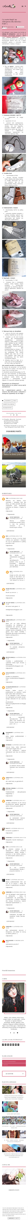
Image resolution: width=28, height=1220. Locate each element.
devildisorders (10, 673)
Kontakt (5, 1064)
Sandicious (9, 777)
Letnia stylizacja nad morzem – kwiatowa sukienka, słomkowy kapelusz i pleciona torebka (14, 1097)
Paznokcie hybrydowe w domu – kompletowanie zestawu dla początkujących (14, 1155)
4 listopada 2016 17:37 (16, 552)
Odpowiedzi (11, 514)
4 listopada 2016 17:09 (15, 536)
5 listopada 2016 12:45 (18, 745)
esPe (7, 847)
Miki (7, 536)
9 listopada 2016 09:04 (16, 864)
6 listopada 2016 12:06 (15, 847)
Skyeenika (9, 745)
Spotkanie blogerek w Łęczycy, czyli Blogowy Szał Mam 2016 (14, 426)
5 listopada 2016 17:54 (19, 837)
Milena (8, 879)
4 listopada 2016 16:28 (15, 498)
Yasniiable (9, 837)
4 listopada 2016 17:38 (16, 518)
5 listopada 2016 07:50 (16, 644)
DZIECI (14, 400)
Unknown (9, 800)
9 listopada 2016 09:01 (16, 762)
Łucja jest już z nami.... (14, 1113)
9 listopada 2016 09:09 (16, 911)
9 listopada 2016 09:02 (16, 815)
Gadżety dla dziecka (8, 404)
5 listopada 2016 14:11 (19, 800)
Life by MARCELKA (15, 517)
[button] (20, 3)
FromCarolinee (10, 595)
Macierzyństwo (7, 407)
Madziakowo (10, 940)
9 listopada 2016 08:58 (16, 714)
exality (8, 828)
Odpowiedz (9, 511)
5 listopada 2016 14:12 (17, 828)
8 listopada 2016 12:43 (19, 892)
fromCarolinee (10, 588)
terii (7, 498)
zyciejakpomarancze (12, 687)
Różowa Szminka (11, 788)
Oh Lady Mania (10, 602)
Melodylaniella (10, 657)
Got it (17, 1218)
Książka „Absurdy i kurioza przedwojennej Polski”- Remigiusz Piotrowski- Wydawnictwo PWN (12, 421)
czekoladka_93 (10, 620)
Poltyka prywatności (9, 1061)
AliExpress (8, 400)
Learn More (11, 1218)
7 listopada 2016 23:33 (17, 879)
